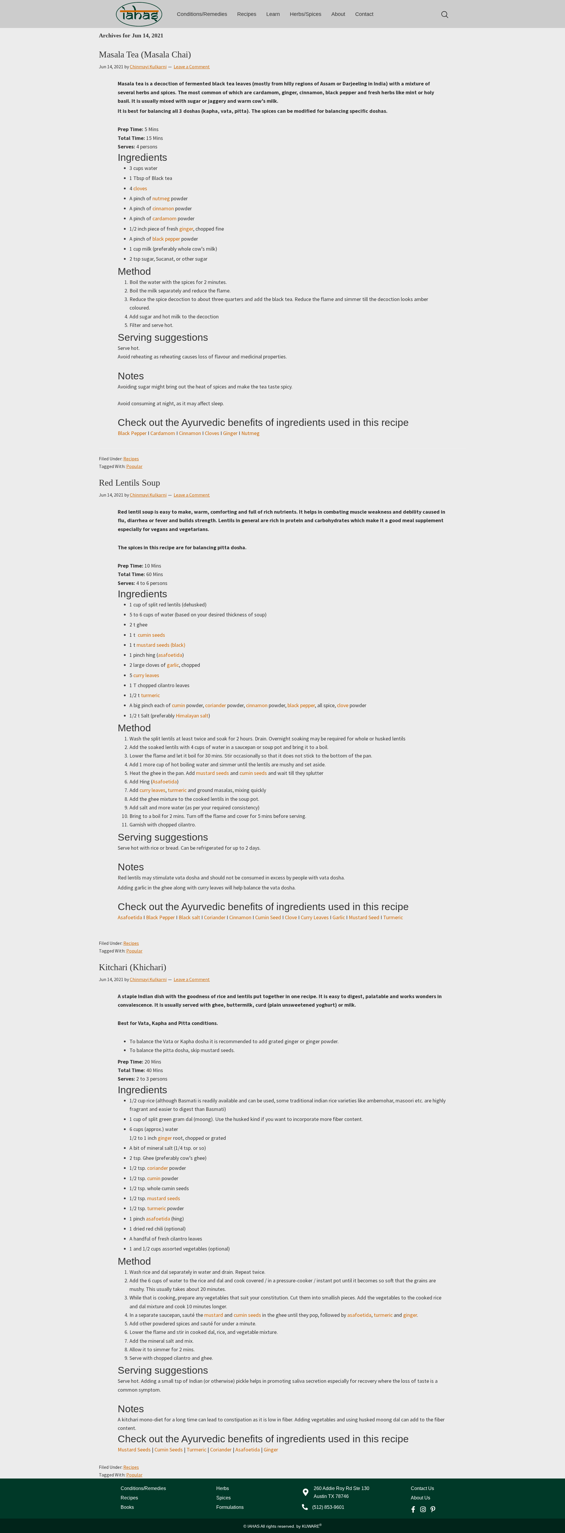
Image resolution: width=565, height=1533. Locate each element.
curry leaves (146, 675)
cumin (178, 705)
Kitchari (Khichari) (132, 967)
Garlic (339, 917)
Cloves (212, 433)
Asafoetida (164, 781)
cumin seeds (152, 634)
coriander (215, 705)
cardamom (165, 218)
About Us (420, 1497)
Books (127, 1507)
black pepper (166, 238)
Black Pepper (132, 433)
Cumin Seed (268, 917)
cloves (140, 188)
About (338, 14)
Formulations (230, 1507)
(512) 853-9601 (328, 1507)
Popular (134, 466)
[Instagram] (423, 1509)
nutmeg (161, 198)
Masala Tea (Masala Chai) (145, 54)
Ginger (230, 433)
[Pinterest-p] (433, 1509)
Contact (364, 14)
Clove (291, 917)
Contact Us (422, 1488)
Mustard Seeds (134, 1449)
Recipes (246, 14)
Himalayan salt (192, 715)
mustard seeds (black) (161, 644)
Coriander (214, 917)
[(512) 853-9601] (305, 1507)
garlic (173, 665)
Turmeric (393, 917)
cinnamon (163, 208)
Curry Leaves (315, 917)
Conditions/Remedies (202, 14)
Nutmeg (250, 433)
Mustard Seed (364, 917)
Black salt (189, 917)
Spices (223, 1497)
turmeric (150, 695)
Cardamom (162, 433)
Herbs (222, 1488)
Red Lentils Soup (129, 482)
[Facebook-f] (413, 1509)
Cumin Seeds (168, 1449)
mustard (213, 1315)
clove (342, 705)
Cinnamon (190, 433)
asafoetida (170, 654)
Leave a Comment (192, 67)
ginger (186, 228)
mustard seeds (212, 773)
